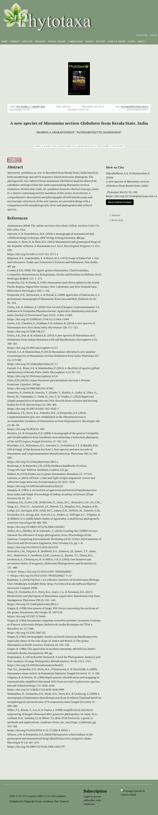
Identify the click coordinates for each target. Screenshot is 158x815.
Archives (40, 41)
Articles (27, 41)
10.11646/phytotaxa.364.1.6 (134, 106)
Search (89, 41)
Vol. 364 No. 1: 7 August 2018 (30, 106)
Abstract (116, 215)
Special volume (57, 41)
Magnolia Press (32, 801)
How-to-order (116, 41)
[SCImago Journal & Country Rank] (134, 792)
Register (141, 35)
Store (131, 41)
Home (4, 41)
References (117, 220)
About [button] (141, 41)
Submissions (75, 41)
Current (15, 41)
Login (153, 35)
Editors (100, 41)
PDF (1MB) (14, 160)
